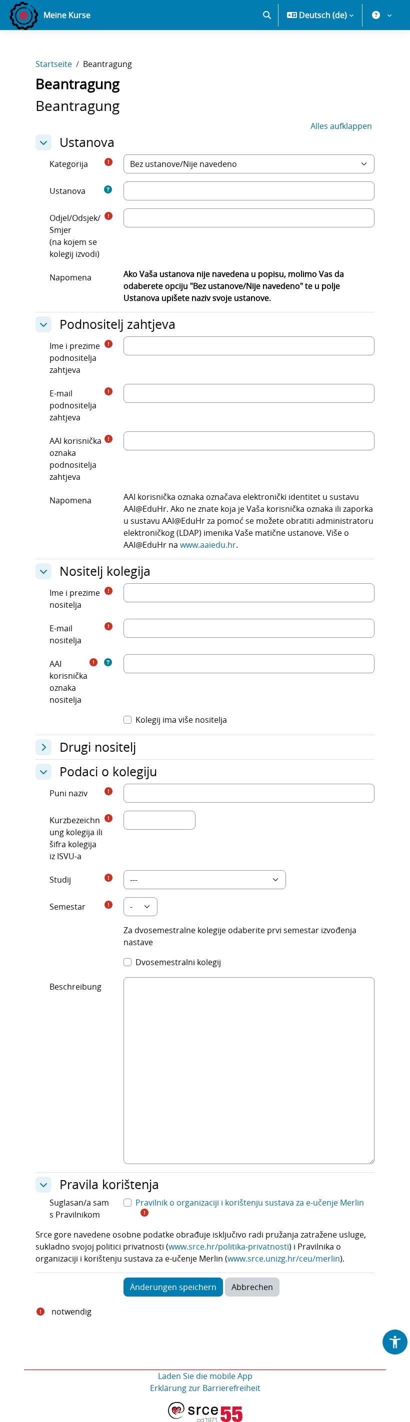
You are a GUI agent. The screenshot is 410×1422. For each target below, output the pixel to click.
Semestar (68, 906)
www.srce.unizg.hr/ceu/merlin (284, 1258)
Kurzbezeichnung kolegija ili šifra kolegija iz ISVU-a (76, 838)
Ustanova (68, 190)
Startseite (54, 63)
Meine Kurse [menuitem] (67, 14)
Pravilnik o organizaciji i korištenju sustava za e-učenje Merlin (250, 1202)
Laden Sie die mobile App (205, 1376)
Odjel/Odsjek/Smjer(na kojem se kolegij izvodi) (75, 235)
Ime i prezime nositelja (75, 598)
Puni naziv (69, 793)
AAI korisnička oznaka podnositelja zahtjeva (76, 458)
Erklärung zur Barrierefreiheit (205, 1388)
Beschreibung (76, 986)
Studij (60, 879)
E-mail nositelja (66, 634)
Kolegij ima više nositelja (181, 719)
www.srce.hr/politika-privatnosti (228, 1246)
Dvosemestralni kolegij (178, 962)
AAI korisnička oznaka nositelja (69, 681)
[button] (267, 15)
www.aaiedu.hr (208, 544)
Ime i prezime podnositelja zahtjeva (75, 357)
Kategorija (69, 163)
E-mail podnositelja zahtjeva (73, 405)
